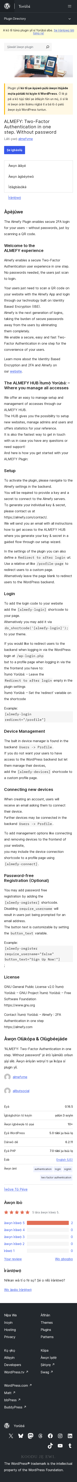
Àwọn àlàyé (17, 166)
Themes (47, 1322)
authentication (43, 1169)
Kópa (44, 1350)
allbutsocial (21, 1091)
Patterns (47, 1337)
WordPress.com (18, 1385)
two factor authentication (56, 1177)
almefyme (25, 139)
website (16, 371)
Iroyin (8, 1322)
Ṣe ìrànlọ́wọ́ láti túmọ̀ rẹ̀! (53, 31)
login (58, 1169)
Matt (10, 1393)
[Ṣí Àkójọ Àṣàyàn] (70, 6)
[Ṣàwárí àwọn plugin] (48, 47)
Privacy (9, 1337)
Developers (12, 1365)
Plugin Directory (15, 18)
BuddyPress (15, 1407)
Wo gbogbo (64, 1259)
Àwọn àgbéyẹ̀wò (21, 176)
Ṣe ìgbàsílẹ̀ (14, 150)
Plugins (46, 1330)
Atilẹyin (9, 1358)
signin (67, 1169)
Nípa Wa (10, 1315)
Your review (13, 1259)
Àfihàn (45, 1315)
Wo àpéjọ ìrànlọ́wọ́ (18, 1290)
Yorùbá (19, 1426)
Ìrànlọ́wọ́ (14, 198)
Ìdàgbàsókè (17, 187)
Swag (47, 1372)
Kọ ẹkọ (9, 1350)
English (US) (64, 1159)
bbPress (12, 1400)
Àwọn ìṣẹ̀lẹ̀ (49, 1358)
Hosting (10, 1330)
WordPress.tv (16, 1372)
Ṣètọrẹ (48, 1365)
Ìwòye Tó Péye (16, 1189)
